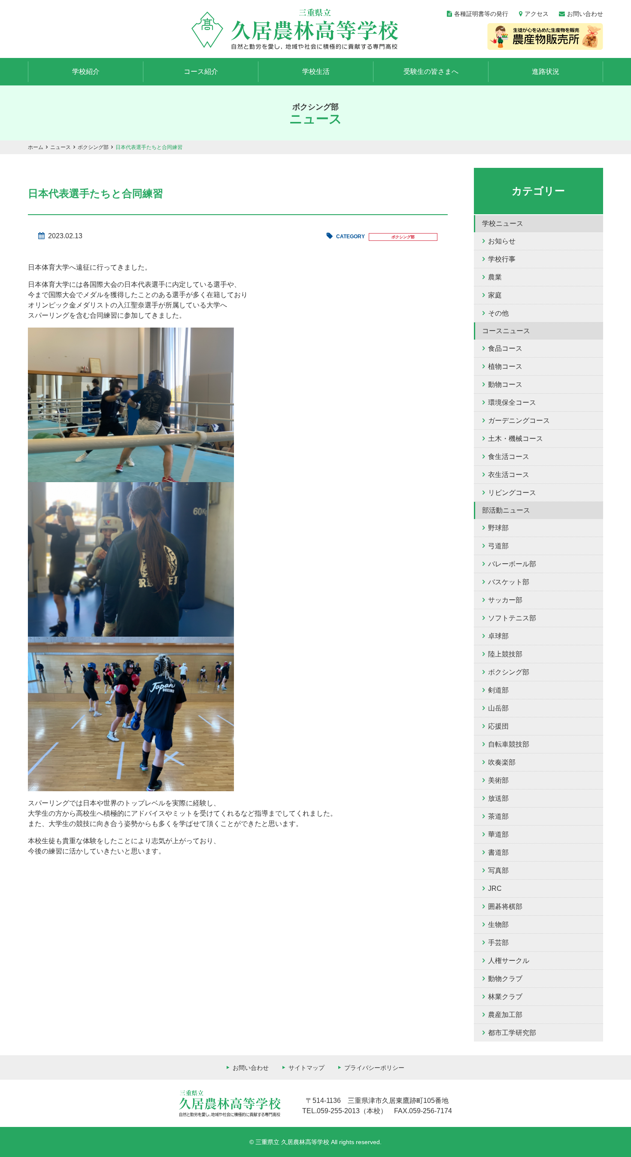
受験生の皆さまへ (430, 71)
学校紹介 (86, 71)
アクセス (537, 13)
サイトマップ (306, 1067)
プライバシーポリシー (374, 1067)
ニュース (60, 147)
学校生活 (316, 71)
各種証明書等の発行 (481, 13)
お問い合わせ (585, 13)
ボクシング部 (93, 147)
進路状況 (545, 71)
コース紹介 (201, 71)
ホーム (35, 147)
